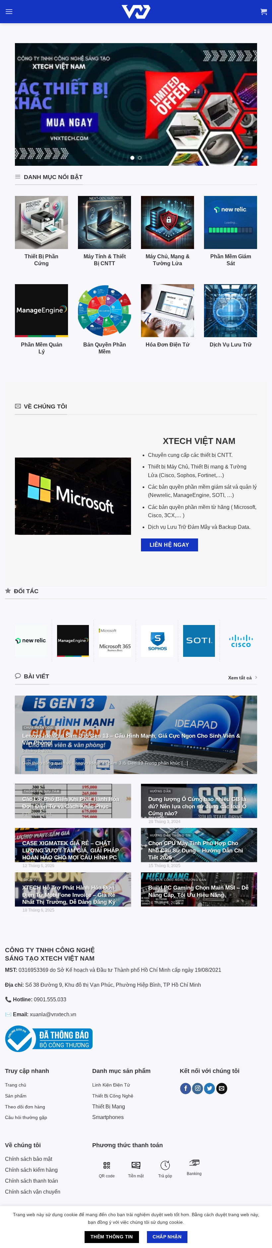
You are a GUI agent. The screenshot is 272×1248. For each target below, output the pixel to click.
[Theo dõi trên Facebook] (185, 1088)
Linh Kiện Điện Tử (111, 1085)
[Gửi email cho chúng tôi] (221, 1088)
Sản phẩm (16, 1095)
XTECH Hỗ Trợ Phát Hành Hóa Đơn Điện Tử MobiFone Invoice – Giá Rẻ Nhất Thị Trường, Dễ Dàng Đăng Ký (68, 895)
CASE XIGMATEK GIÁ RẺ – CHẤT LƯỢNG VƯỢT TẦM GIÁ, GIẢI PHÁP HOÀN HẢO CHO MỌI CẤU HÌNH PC (70, 850)
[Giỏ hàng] (263, 11)
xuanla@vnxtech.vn (53, 1014)
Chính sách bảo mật (28, 1159)
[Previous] (28, 104)
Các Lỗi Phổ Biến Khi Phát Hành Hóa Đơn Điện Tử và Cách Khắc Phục (70, 803)
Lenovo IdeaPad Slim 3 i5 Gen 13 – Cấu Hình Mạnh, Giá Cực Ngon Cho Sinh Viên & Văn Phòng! (131, 739)
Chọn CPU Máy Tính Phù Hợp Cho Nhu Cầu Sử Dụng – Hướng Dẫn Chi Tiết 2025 (195, 850)
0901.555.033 (50, 999)
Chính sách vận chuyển (32, 1192)
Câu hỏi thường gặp (26, 1117)
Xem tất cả (240, 677)
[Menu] (9, 11)
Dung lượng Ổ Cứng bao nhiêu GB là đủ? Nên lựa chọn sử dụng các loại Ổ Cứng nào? (197, 806)
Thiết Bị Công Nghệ (112, 1095)
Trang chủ (15, 1085)
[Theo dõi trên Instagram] (197, 1088)
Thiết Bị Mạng (108, 1106)
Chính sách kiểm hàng (31, 1170)
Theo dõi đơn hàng (25, 1106)
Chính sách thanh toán (31, 1181)
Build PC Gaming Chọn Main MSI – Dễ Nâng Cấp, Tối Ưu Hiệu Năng (198, 891)
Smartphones (108, 1117)
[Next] (244, 104)
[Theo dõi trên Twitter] (209, 1088)
